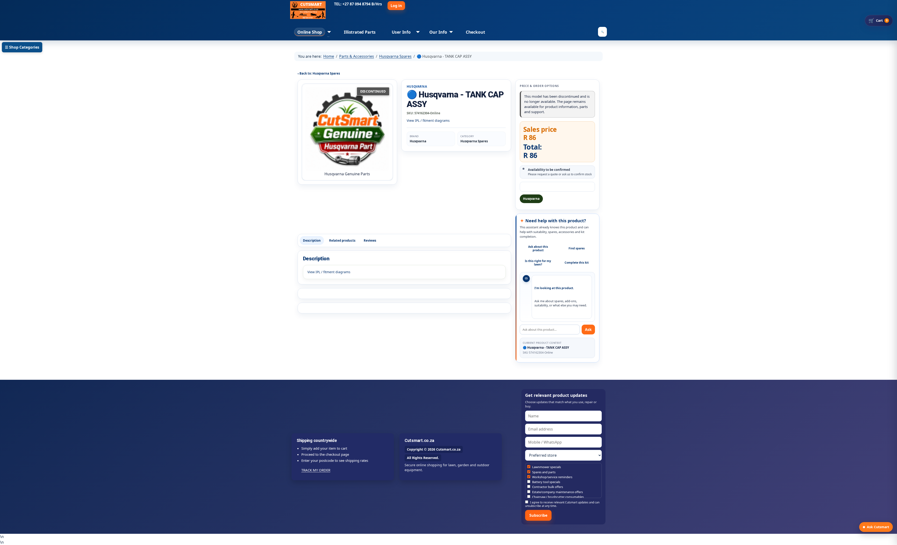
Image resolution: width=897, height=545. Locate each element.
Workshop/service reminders (551, 477)
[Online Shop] (328, 32)
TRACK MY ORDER (315, 470)
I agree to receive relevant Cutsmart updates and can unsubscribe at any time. (562, 504)
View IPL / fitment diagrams (428, 120)
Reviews (370, 240)
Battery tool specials (545, 482)
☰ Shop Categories (22, 47)
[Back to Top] (891, 539)
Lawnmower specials (546, 467)
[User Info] (417, 32)
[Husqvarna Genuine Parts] (347, 128)
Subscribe (538, 515)
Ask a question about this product (557, 187)
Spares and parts (543, 472)
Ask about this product (538, 248)
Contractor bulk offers (547, 487)
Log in (396, 5)
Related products (342, 240)
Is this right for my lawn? (538, 262)
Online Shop (309, 32)
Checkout (475, 32)
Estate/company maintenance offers (557, 492)
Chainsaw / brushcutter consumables (557, 497)
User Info (401, 32)
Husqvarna (531, 199)
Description (312, 240)
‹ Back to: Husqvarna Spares (319, 73)
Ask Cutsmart (878, 527)
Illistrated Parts (360, 32)
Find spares (577, 248)
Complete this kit (577, 263)
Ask (588, 329)
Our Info (438, 32)
